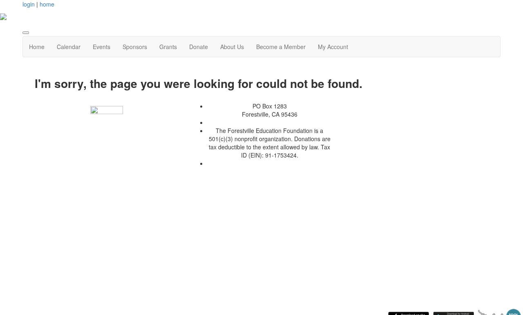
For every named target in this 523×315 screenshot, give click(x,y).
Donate (198, 47)
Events (101, 47)
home (47, 4)
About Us (232, 47)
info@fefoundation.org (269, 163)
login (28, 4)
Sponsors (135, 47)
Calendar (68, 47)
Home (37, 47)
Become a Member (281, 47)
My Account (333, 47)
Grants (168, 47)
